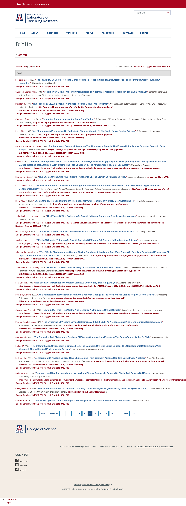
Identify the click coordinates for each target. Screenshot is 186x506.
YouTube (22, 466)
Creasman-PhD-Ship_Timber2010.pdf (90, 126)
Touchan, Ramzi (22, 240)
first (43, 414)
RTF (142, 66)
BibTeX (137, 66)
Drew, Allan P (21, 201)
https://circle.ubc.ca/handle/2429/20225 (87, 392)
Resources (108, 33)
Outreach (128, 33)
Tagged (148, 66)
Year (38, 66)
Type (30, 66)
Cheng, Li (19, 162)
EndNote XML (159, 66)
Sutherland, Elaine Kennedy (27, 216)
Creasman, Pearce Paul (25, 119)
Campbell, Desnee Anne (25, 92)
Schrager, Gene (22, 80)
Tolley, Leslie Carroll (24, 252)
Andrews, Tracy (21, 373)
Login (8, 503)
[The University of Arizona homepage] (34, 4)
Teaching (71, 33)
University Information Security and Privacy (92, 485)
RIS (168, 66)
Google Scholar (23, 86)
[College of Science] (39, 429)
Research (52, 33)
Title (25, 66)
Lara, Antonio (21, 337)
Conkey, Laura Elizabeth (25, 310)
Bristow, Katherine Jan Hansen (28, 146)
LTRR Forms (11, 499)
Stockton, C (20, 104)
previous (54, 414)
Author (18, 66)
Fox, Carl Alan (21, 283)
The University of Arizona (111, 489)
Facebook (23, 461)
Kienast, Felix (21, 401)
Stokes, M (19, 346)
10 (112, 414)
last (133, 414)
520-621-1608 (167, 446)
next (126, 414)
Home (22, 33)
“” (95, 92)
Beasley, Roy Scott (23, 177)
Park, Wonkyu (21, 358)
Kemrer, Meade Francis (25, 322)
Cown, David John (23, 389)
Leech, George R (22, 231)
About (34, 33)
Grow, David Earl (22, 186)
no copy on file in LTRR (158, 177)
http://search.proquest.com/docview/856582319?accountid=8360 (64, 122)
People (89, 33)
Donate (144, 33)
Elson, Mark (20, 131)
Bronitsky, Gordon (23, 295)
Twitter (22, 470)
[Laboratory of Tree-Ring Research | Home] (39, 18)
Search (22, 55)
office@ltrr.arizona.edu (148, 446)
